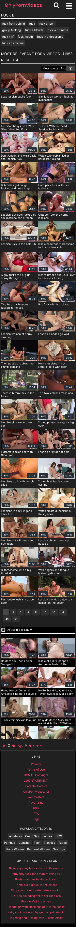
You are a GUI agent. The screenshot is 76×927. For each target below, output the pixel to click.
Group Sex (32, 836)
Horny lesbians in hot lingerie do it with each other (52, 367)
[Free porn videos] (23, 8)
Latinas (47, 836)
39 (62, 612)
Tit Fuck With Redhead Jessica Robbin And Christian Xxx (52, 129)
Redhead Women (38, 849)
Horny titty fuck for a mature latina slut (36, 873)
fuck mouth (25, 36)
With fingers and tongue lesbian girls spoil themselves (53, 573)
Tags (36, 819)
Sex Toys (59, 849)
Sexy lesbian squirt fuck (16, 96)
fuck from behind (13, 23)
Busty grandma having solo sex (36, 879)
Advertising (36, 802)
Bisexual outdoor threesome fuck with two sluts (56, 245)
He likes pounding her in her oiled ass (36, 895)
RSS (36, 808)
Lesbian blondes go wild (53, 334)
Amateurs (15, 836)
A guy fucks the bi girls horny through (15, 276)
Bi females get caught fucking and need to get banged (16, 188)
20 (44, 612)
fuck (32, 23)
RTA (36, 813)
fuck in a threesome (50, 36)
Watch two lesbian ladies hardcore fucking (54, 157)
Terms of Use (36, 769)
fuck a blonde (34, 30)
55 (15, 619)
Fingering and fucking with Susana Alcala (36, 917)
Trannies (49, 842)
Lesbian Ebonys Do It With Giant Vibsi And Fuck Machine (17, 129)
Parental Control (36, 786)
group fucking (11, 30)
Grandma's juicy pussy (36, 901)
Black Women (15, 849)
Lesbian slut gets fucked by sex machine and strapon (18, 216)
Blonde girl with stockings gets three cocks (35, 906)
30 (53, 612)
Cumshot (24, 842)
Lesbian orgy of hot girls (53, 451)
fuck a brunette (58, 30)
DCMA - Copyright (36, 775)
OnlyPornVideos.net (36, 791)
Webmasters (36, 797)
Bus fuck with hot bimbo (53, 304)
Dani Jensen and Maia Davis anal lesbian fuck (18, 157)
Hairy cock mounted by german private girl (35, 912)
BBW (59, 836)
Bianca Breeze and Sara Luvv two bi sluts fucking (56, 276)
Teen (37, 842)
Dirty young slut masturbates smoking (36, 890)
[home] (5, 746)
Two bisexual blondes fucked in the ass (14, 306)
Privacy (36, 764)
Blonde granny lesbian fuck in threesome (36, 868)
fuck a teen (46, 23)
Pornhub (9, 842)
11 (36, 612)
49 (7, 619)
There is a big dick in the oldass (36, 884)
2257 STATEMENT (36, 780)
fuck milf (8, 36)
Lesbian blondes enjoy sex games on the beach (55, 601)
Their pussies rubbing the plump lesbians (17, 365)
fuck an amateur (13, 43)
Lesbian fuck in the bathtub (18, 244)
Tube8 (62, 842)
